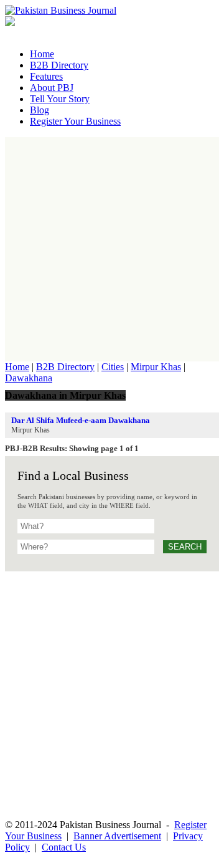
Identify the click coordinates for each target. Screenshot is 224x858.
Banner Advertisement (117, 836)
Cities (112, 366)
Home (17, 366)
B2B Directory (65, 366)
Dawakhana (28, 378)
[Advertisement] (112, 249)
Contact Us (64, 847)
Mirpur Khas (156, 366)
